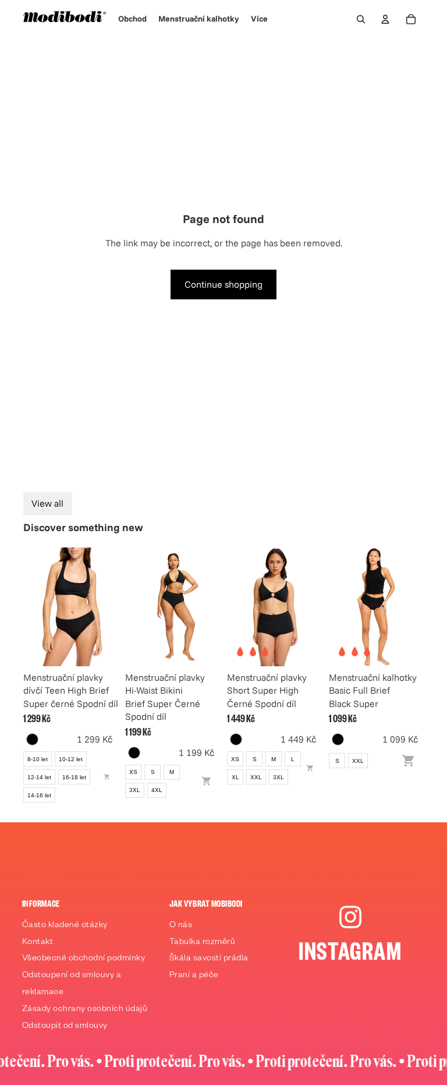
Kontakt (38, 943)
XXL (256, 777)
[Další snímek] (105, 607)
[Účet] (385, 19)
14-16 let (39, 795)
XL (235, 777)
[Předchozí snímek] (36, 607)
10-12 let (71, 759)
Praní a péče (194, 976)
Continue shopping (223, 284)
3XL (134, 790)
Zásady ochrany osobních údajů (85, 1010)
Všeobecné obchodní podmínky (84, 959)
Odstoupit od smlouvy (65, 1026)
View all (47, 503)
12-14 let (39, 777)
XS (133, 772)
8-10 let (37, 759)
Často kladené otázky (65, 926)
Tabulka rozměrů (202, 943)
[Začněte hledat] (361, 19)
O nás (181, 926)
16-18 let (74, 777)
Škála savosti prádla (209, 959)
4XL (156, 790)
